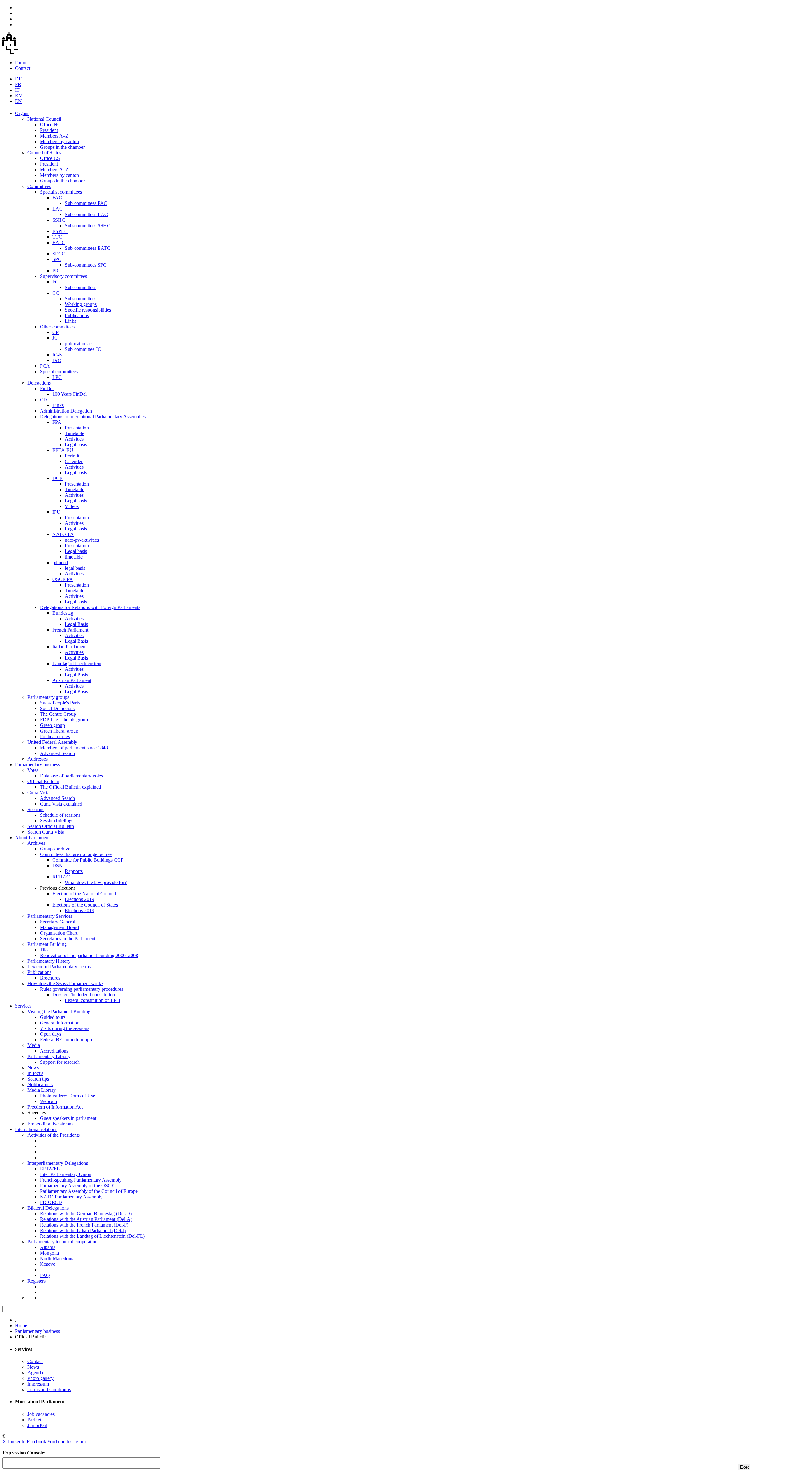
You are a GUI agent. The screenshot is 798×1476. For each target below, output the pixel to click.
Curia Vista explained (61, 803)
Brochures (50, 977)
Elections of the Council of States (85, 904)
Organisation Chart (58, 933)
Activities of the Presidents (53, 1135)
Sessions (35, 809)
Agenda (35, 1372)
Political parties (55, 736)
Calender (74, 461)
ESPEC (60, 231)
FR (18, 84)
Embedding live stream (50, 1123)
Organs (22, 113)
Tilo (44, 949)
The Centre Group (58, 714)
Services (23, 1006)
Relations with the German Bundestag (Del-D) (86, 1213)
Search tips (38, 1079)
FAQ (45, 1275)
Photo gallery (40, 1378)
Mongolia (49, 1253)
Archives (36, 843)
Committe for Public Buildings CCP (87, 860)
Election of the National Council (84, 893)
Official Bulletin (43, 781)
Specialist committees (61, 192)
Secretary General (57, 921)
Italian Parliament (69, 646)
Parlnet (22, 62)
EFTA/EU (50, 1168)
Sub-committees (80, 287)
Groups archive (55, 848)
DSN (57, 865)
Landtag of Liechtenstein (76, 663)
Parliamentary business (37, 764)
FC (55, 281)
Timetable (74, 433)
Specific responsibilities (88, 309)
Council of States (44, 152)
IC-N (57, 354)
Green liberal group (59, 730)
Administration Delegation (66, 411)
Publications (77, 315)
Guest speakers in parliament (68, 1118)
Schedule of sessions (60, 815)
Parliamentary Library (48, 1056)
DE (18, 78)
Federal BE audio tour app (66, 1039)
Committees (39, 186)
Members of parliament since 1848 (74, 747)
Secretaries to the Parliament (67, 938)
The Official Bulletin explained (70, 787)
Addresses (37, 759)
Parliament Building (47, 944)
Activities (74, 439)
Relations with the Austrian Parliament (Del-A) (86, 1219)
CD (43, 399)
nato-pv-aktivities (82, 540)
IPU (56, 512)
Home (21, 1325)
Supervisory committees (63, 276)
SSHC (58, 220)
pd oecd (60, 562)
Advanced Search (57, 753)
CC (55, 293)
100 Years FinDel (69, 394)
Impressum (38, 1383)
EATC (58, 242)
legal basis (75, 568)
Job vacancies (41, 1414)
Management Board (59, 927)
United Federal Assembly (52, 742)
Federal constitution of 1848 (92, 1000)
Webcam (48, 1101)
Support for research (60, 1062)
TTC (57, 237)
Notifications (40, 1084)
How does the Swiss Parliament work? (65, 983)
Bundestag (62, 613)
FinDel (47, 388)
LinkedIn (16, 1441)
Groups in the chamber (62, 147)
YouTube (56, 1441)
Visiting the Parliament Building (58, 1011)
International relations (36, 1129)
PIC (56, 270)
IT (17, 90)
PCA (45, 366)
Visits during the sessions (64, 1028)
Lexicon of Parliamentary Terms (59, 966)
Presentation (77, 427)
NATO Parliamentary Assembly (71, 1196)
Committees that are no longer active (76, 854)
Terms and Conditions (49, 1389)
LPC (57, 377)
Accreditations (54, 1050)
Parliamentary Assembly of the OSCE (77, 1185)
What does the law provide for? (96, 882)
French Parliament (70, 629)
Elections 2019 (79, 899)
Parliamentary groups (48, 697)
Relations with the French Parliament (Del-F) (84, 1224)
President (49, 130)
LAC (57, 208)
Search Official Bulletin (50, 826)
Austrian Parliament (71, 680)
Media (33, 1045)
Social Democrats (57, 708)
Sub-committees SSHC (87, 225)
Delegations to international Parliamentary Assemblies (93, 416)
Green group (52, 725)
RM (19, 95)
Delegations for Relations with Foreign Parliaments (90, 607)
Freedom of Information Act (55, 1107)
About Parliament (32, 837)
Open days (50, 1034)
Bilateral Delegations (48, 1208)
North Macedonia (57, 1258)
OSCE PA (62, 579)
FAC (57, 197)
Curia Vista (38, 792)
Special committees (59, 371)
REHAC (61, 876)
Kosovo (47, 1264)
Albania (47, 1247)
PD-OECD (51, 1202)
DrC (56, 360)
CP (55, 332)
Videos (72, 506)
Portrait (72, 455)
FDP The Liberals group (64, 719)
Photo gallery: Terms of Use (67, 1095)
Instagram (76, 1441)
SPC (56, 259)
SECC (58, 253)
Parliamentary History (48, 961)
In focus (35, 1073)
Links (70, 321)
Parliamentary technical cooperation (62, 1241)
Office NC (50, 124)
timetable (74, 556)
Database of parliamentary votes (71, 775)
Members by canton (59, 141)
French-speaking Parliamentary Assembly (81, 1180)
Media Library (41, 1090)
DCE (57, 478)
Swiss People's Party (60, 702)
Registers (36, 1281)
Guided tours (52, 1017)
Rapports (74, 871)
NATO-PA (63, 534)
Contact (22, 68)
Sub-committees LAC (86, 214)
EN (18, 101)
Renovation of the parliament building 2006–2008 (89, 955)
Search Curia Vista (45, 832)
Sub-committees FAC (86, 203)
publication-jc (78, 343)
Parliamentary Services (49, 916)
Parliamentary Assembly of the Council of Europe (89, 1191)
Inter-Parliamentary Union (65, 1174)
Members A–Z (54, 135)
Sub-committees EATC (87, 248)
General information (59, 1022)
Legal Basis (76, 624)
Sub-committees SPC (86, 265)
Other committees (57, 326)
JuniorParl (37, 1425)
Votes (32, 770)
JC (55, 338)
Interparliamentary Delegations (57, 1163)
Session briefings (56, 820)
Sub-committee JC (83, 349)
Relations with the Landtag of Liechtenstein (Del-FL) (92, 1236)
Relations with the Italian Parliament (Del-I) (83, 1230)
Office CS (50, 158)
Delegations (39, 382)
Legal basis (76, 444)
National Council (44, 119)
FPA (56, 422)
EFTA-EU (62, 450)
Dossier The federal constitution (83, 994)
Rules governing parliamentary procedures (81, 989)
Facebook (36, 1441)
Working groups (81, 304)
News (33, 1067)
